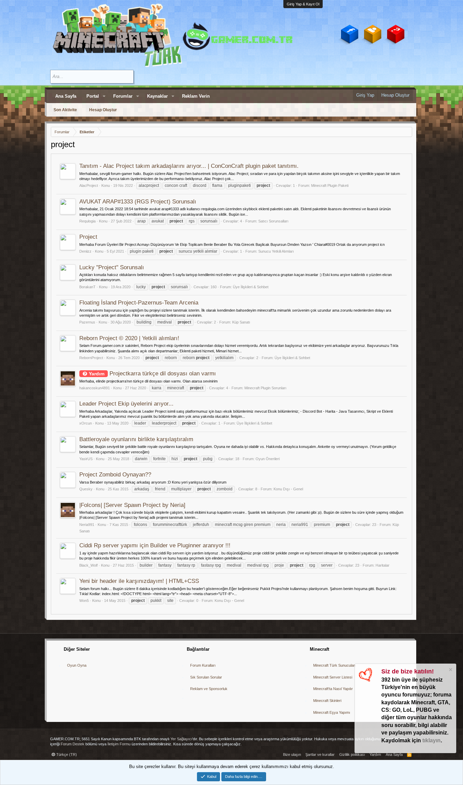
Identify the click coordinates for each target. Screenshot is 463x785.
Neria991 (86, 525)
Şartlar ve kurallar (320, 754)
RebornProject (91, 358)
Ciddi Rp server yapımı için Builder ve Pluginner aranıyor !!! (154, 545)
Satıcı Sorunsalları (273, 221)
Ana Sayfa (65, 96)
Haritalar (382, 565)
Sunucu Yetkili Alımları (276, 251)
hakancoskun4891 (94, 388)
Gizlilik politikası (352, 754)
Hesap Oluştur (103, 109)
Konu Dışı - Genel (288, 489)
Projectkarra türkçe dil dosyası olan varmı (152, 373)
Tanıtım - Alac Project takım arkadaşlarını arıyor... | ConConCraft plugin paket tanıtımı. (189, 166)
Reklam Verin (196, 96)
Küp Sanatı (241, 322)
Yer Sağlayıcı (181, 739)
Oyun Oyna (76, 665)
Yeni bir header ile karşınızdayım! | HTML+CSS (139, 581)
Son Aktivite (65, 109)
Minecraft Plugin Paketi (329, 185)
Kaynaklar (157, 96)
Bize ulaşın (292, 754)
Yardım (375, 754)
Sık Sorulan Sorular (206, 677)
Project (88, 237)
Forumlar (123, 96)
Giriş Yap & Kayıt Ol (303, 4)
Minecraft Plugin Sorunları (265, 388)
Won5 (84, 600)
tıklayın (431, 740)
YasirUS (86, 459)
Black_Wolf (88, 565)
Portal (92, 96)
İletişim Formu (118, 744)
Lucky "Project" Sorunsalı (111, 267)
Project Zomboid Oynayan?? (115, 474)
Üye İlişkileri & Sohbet (250, 287)
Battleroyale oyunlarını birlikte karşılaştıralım (136, 439)
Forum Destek (72, 744)
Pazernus (87, 322)
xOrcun (85, 423)
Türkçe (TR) (66, 754)
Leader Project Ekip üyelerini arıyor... (126, 403)
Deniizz (85, 251)
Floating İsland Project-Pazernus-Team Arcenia (138, 302)
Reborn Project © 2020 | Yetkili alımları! (129, 338)
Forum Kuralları (203, 665)
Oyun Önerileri (268, 459)
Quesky (86, 489)
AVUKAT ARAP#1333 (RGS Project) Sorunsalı (137, 201)
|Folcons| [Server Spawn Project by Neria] (132, 505)
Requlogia (87, 221)
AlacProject (88, 185)
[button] (104, 96)
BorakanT (87, 287)
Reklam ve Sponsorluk (208, 689)
